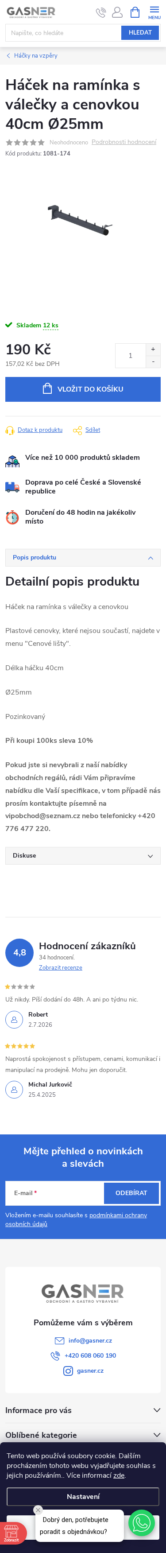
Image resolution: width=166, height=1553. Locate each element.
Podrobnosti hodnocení (124, 142)
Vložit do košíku (91, 389)
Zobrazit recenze (60, 968)
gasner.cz (90, 1371)
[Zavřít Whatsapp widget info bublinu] (38, 1510)
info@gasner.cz (90, 1340)
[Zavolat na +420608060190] (101, 12)
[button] (141, 1523)
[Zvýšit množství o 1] (153, 350)
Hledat (140, 33)
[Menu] (154, 11)
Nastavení (83, 1497)
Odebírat (131, 1193)
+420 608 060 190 (90, 1355)
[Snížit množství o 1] (153, 362)
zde (118, 1475)
